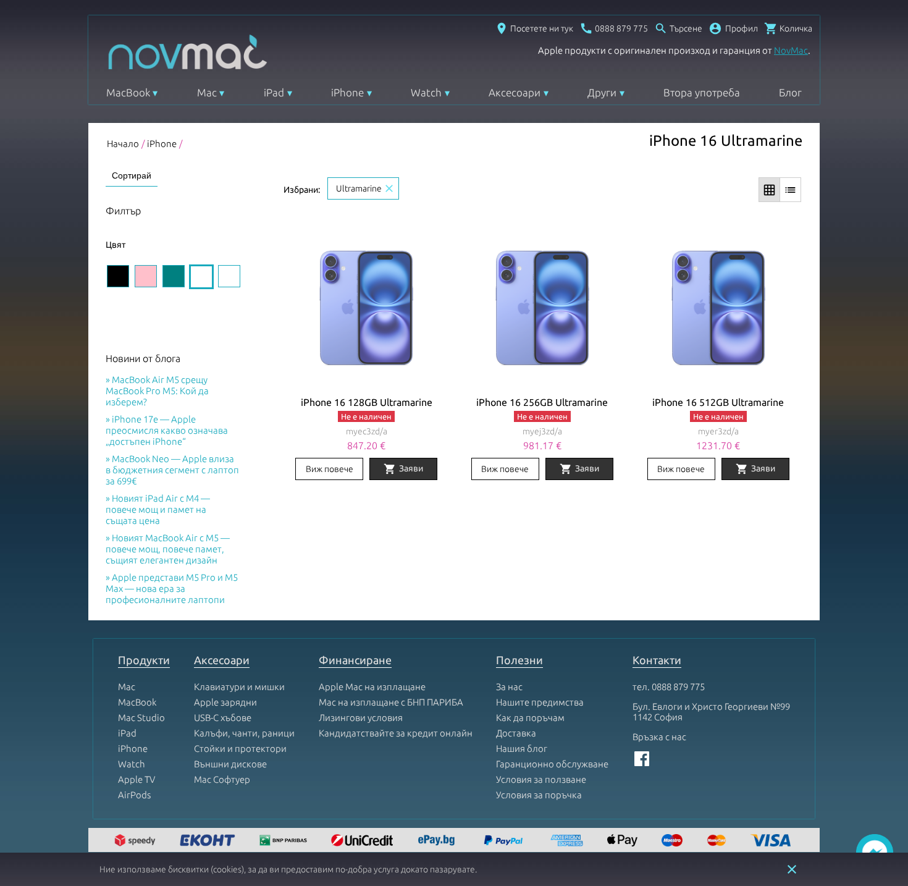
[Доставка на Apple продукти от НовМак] (136, 841)
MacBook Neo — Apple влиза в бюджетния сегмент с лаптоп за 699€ (172, 470)
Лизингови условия (361, 717)
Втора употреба (701, 92)
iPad (274, 92)
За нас (509, 686)
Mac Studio (141, 717)
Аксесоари (514, 92)
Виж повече (329, 469)
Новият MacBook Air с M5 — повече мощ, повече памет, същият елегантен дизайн (168, 549)
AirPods (134, 795)
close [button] (791, 869)
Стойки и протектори (240, 748)
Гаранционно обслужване (552, 764)
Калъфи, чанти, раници (244, 733)
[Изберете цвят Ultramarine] (201, 276)
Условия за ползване (541, 779)
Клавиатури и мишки (239, 686)
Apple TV (136, 779)
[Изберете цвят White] (229, 276)
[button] (733, 28)
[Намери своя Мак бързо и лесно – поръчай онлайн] (438, 841)
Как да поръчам (530, 717)
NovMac (791, 50)
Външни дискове (230, 764)
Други (601, 92)
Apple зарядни (225, 702)
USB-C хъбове (222, 717)
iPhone (347, 92)
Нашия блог (521, 748)
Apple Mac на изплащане (372, 686)
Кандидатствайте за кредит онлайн (396, 733)
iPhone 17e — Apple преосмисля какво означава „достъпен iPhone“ (167, 430)
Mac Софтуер (222, 779)
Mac (207, 92)
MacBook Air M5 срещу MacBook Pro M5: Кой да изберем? (157, 390)
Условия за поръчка (539, 795)
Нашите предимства (540, 702)
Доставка (516, 733)
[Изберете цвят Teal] (173, 276)
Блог (790, 92)
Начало (123, 143)
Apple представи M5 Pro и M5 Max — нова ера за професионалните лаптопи (172, 588)
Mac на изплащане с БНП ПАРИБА (391, 702)
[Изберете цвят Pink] (145, 276)
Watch (426, 92)
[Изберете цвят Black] (118, 276)
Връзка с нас (659, 737)
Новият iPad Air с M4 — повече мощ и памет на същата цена (158, 509)
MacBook (128, 92)
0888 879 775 (678, 686)
